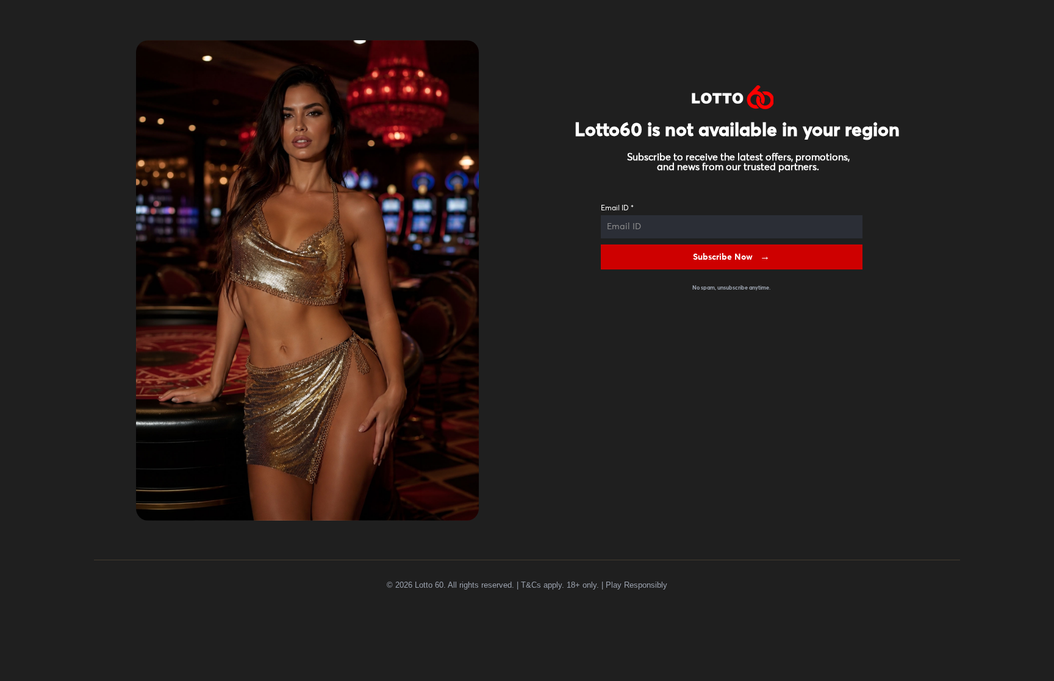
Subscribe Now (723, 257)
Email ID (617, 208)
